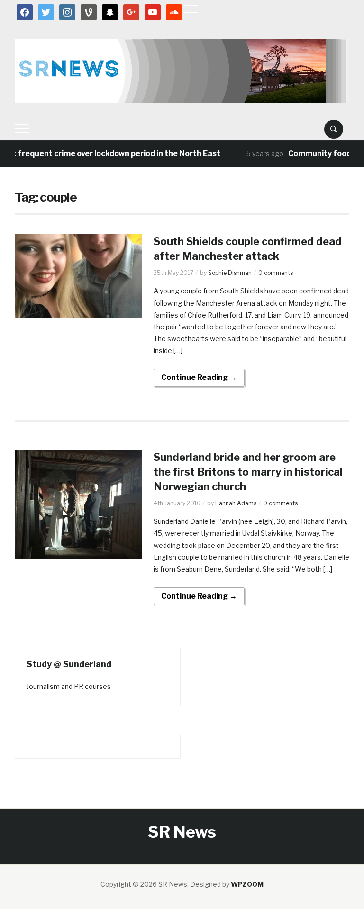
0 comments (275, 272)
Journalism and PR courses (69, 686)
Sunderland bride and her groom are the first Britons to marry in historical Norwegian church (248, 472)
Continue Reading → (199, 377)
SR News (182, 831)
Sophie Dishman (230, 272)
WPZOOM (247, 884)
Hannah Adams (235, 503)
